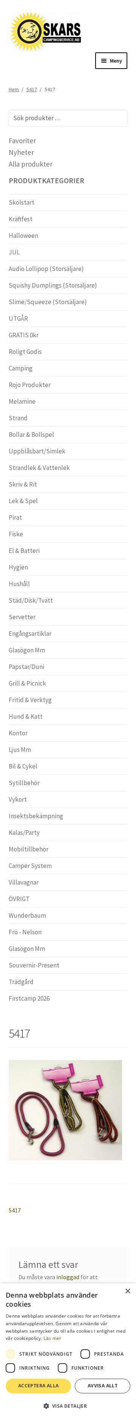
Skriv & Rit (23, 484)
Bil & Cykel (23, 766)
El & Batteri (24, 550)
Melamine (22, 401)
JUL (14, 252)
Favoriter (22, 140)
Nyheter (21, 152)
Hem (14, 89)
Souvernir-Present (34, 965)
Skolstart (21, 202)
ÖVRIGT (19, 899)
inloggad (67, 1277)
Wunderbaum (27, 915)
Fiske (16, 534)
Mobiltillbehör (28, 849)
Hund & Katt (26, 716)
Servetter (22, 617)
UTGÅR (18, 318)
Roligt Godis (25, 351)
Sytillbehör (24, 783)
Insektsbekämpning (36, 816)
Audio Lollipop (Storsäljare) (46, 269)
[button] (68, 1405)
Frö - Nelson (25, 932)
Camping (20, 368)
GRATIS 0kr (24, 335)
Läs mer (52, 1338)
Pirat (15, 517)
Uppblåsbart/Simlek (37, 451)
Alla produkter (31, 163)
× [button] (127, 1291)
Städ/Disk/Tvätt (31, 600)
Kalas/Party (24, 832)
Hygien (18, 567)
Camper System (30, 866)
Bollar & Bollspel (31, 434)
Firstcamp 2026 (29, 998)
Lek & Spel (23, 501)
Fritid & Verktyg (30, 700)
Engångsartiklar (30, 633)
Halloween (23, 235)
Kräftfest (20, 219)
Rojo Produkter (30, 385)
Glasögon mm (27, 650)
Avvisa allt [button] (102, 1385)
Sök (117, 117)
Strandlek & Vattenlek (39, 468)
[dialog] (68, 1351)
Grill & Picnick (27, 683)
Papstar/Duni (26, 667)
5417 (31, 89)
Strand (18, 418)
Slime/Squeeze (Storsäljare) (48, 302)
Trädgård (21, 982)
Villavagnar (24, 882)
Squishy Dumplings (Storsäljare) (53, 285)
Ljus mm (20, 749)
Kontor (18, 733)
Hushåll (19, 584)
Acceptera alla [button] (38, 1385)
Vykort (18, 799)
